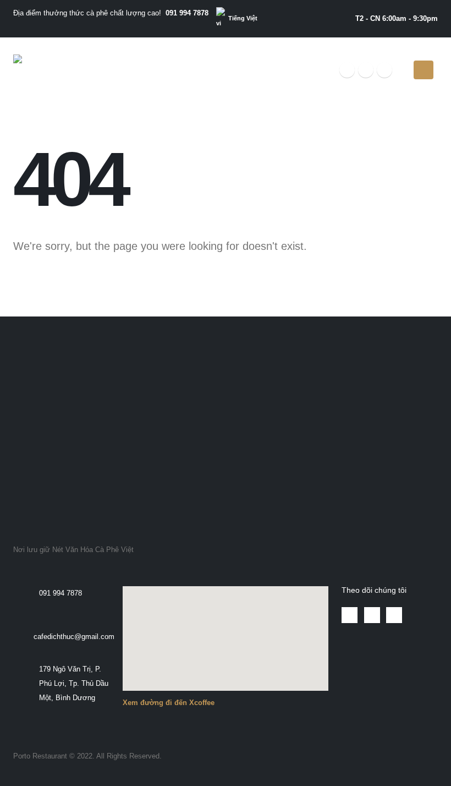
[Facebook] (347, 70)
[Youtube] (365, 70)
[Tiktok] (384, 70)
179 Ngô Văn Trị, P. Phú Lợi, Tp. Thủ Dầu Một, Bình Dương (73, 683)
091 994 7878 (187, 13)
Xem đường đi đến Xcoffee (169, 703)
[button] (26, 359)
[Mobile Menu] (423, 70)
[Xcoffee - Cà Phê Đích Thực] (47, 69)
